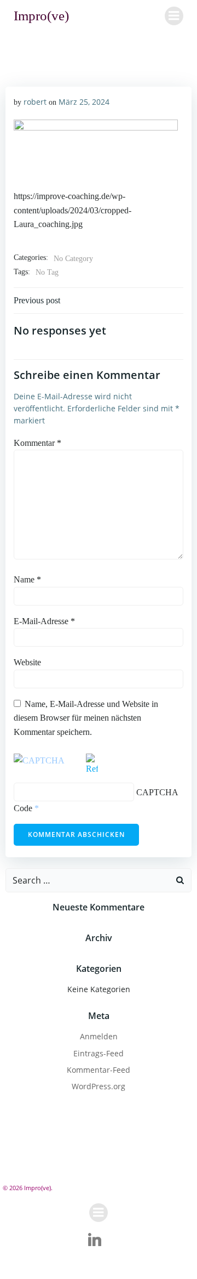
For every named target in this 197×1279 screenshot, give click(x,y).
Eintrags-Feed (98, 1053)
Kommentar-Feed (98, 1070)
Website (27, 662)
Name (27, 579)
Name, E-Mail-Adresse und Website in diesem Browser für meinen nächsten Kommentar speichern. (86, 718)
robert (35, 102)
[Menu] (174, 16)
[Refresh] (92, 768)
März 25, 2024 (84, 102)
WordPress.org (98, 1086)
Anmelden (99, 1036)
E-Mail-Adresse (44, 621)
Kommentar (37, 443)
